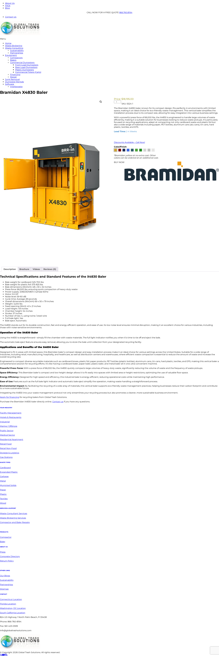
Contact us (57, 401)
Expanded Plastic (9, 472)
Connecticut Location (11, 599)
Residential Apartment (11, 439)
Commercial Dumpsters (22, 62)
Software (9, 84)
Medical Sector (7, 435)
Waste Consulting (14, 48)
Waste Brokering (13, 45)
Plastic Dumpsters (24, 70)
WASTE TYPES (5, 462)
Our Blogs (5, 576)
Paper (3, 490)
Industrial (5, 422)
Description (10, 269)
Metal (3, 481)
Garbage (4, 476)
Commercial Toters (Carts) (28, 72)
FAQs (7, 5)
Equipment (11, 55)
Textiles (4, 498)
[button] (100, 101)
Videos (36, 269)
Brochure (24, 269)
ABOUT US (4, 547)
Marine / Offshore (8, 426)
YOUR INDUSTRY (6, 408)
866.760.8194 (125, 12)
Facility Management (10, 413)
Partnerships (16, 53)
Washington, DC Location (13, 608)
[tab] (9, 269)
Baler (2, 541)
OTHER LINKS (5, 570)
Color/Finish (120, 147)
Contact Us (10, 17)
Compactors (16, 58)
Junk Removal (12, 79)
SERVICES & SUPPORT (8, 508)
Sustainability (17, 50)
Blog (7, 8)
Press (2, 552)
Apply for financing (9, 397)
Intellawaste (16, 86)
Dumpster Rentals (14, 82)
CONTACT (3, 594)
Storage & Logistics (9, 453)
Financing (15, 74)
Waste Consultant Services (13, 513)
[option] (115, 150)
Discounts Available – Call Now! (129, 142)
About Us (10, 3)
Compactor (5, 537)
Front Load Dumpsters (26, 65)
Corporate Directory (10, 556)
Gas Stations (6, 457)
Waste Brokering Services (13, 518)
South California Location (12, 613)
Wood (3, 503)
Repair (13, 77)
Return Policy (7, 561)
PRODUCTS (4, 532)
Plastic (3, 494)
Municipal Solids (8, 485)
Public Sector (6, 430)
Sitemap (4, 589)
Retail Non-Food (8, 448)
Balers (13, 60)
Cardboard (5, 467)
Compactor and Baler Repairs (15, 522)
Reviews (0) (49, 269)
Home (8, 43)
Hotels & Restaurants (10, 417)
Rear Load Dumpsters (26, 67)
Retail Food (6, 444)
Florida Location (8, 604)
